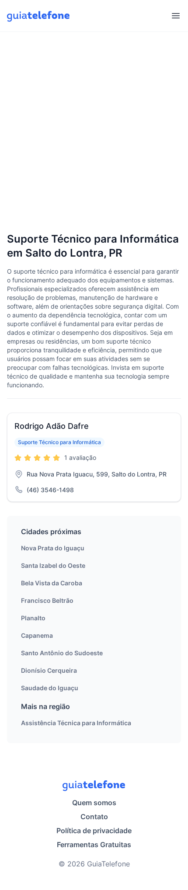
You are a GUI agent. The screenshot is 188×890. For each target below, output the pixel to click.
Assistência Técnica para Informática (76, 723)
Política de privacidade (94, 830)
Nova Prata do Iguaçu (52, 548)
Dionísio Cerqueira (49, 670)
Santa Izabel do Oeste (53, 565)
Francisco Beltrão (47, 600)
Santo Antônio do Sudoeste (62, 653)
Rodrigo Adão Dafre (51, 426)
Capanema (37, 635)
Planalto (33, 618)
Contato (94, 816)
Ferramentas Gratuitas (94, 844)
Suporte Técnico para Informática (59, 442)
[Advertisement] (94, 133)
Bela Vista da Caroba (51, 583)
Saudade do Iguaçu (49, 688)
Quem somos (94, 802)
